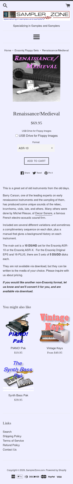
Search (7, 431)
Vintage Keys (55, 348)
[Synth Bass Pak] (18, 375)
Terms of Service (13, 440)
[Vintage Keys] (54, 328)
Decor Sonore (43, 213)
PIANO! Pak (18, 348)
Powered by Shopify (56, 470)
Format (35, 142)
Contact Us (10, 449)
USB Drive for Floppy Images (36, 130)
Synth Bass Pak (18, 395)
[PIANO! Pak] (18, 328)
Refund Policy (11, 445)
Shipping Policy (12, 436)
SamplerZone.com (35, 470)
